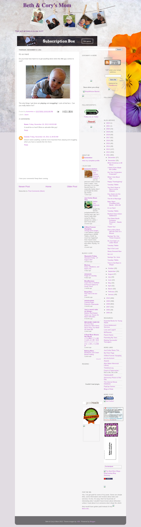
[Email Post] (57, 111)
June (110, 280)
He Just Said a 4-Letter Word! (114, 241)
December (112, 157)
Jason (26, 114)
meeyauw (87, 274)
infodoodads (89, 300)
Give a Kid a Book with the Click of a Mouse (114, 231)
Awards (106, 361)
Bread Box (88, 292)
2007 (108, 307)
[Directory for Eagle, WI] (108, 479)
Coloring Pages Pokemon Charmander (91, 303)
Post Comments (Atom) (36, 191)
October (111, 268)
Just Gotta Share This (111, 350)
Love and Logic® (110, 330)
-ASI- (78, 521)
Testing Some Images (91, 230)
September (112, 271)
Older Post (72, 186)
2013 (108, 149)
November (112, 160)
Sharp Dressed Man (115, 251)
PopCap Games (109, 386)
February (111, 291)
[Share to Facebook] (70, 111)
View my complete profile (90, 160)
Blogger (92, 521)
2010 (108, 298)
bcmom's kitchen (90, 169)
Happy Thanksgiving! (115, 182)
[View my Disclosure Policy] (113, 506)
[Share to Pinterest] (72, 111)
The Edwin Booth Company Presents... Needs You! (115, 221)
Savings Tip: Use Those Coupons (114, 237)
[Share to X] (68, 111)
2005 (108, 313)
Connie (27, 137)
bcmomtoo (30, 111)
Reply (26, 130)
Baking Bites (89, 351)
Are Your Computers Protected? (115, 173)
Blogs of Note (108, 389)
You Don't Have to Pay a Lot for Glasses (114, 189)
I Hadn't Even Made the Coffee (114, 168)
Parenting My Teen (110, 337)
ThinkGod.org (108, 368)
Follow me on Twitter (91, 117)
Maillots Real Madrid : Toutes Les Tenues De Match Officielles (91, 315)
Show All (98, 359)
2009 (108, 301)
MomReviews (89, 281)
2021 (108, 126)
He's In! (110, 254)
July (109, 277)
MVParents (108, 332)
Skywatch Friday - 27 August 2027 (91, 259)
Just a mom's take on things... (91, 310)
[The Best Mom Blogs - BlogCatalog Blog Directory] (113, 475)
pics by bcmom (109, 358)
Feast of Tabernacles (111, 370)
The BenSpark (109, 466)
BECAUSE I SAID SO (91, 322)
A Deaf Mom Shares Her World (91, 335)
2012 (108, 152)
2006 (108, 310)
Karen (26, 124)
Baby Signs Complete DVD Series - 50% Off (114, 203)
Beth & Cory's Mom (47, 5)
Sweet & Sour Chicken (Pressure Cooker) (96, 174)
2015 (108, 143)
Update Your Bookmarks (96, 204)
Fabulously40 (108, 375)
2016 (108, 140)
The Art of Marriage (114, 198)
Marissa (87, 265)
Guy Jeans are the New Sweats (114, 195)
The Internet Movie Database (110, 383)
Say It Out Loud (113, 248)
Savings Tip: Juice (114, 257)
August (110, 274)
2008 (108, 304)
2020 (108, 129)
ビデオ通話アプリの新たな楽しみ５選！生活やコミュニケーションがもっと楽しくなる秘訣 (91, 341)
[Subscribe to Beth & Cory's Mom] (113, 65)
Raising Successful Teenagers (110, 341)
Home (48, 186)
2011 (108, 155)
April (110, 286)
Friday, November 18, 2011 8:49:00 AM (43, 124)
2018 (108, 135)
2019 (108, 132)
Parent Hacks (108, 335)
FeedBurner (113, 85)
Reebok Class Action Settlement (115, 214)
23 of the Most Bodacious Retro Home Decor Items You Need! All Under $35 (91, 326)
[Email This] (63, 111)
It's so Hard (111, 208)
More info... (86, 508)
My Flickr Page (109, 353)
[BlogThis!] (65, 111)
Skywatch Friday (90, 256)
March (110, 289)
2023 (108, 123)
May (109, 283)
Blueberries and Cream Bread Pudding (91, 353)
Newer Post (24, 186)
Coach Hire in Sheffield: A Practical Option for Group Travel (91, 284)
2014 (108, 146)
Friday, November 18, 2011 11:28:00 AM (44, 137)
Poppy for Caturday (90, 276)
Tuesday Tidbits (113, 184)
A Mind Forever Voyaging (90, 228)
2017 (108, 137)
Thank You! (111, 227)
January (111, 294)
